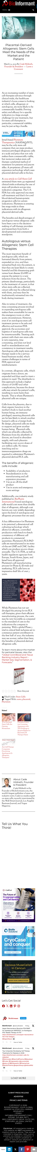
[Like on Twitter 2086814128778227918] (11, 1071)
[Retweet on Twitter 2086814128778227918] (7, 1071)
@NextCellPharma (18, 1059)
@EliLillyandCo (14, 1063)
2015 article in (18, 179)
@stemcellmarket (18, 1026)
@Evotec (5, 1061)
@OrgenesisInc (14, 1061)
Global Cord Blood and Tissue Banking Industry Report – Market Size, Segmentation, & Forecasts (17, 659)
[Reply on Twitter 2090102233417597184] (3, 1042)
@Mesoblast (28, 1059)
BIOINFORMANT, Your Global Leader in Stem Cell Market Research (18, 1109)
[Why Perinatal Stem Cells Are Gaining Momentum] (8, 717)
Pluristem (6, 701)
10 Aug (27, 1048)
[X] (15, 1149)
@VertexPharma (7, 1065)
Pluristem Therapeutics (12, 141)
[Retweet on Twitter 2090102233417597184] (7, 1042)
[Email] (34, 1149)
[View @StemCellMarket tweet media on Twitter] (14, 1039)
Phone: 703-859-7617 (18, 1117)
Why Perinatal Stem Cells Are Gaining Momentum (7, 725)
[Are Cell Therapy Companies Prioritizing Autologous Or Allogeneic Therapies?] (8, 742)
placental (26, 699)
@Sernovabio (6, 1059)
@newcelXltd (28, 1065)
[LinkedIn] (9, 1149)
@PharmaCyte (24, 1063)
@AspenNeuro (7, 1039)
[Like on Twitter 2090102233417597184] (11, 1042)
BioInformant (18, 3)
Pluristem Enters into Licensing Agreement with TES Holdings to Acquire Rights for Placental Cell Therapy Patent (23, 728)
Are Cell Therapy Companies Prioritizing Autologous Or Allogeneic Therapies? (8, 752)
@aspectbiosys (19, 1065)
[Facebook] (21, 1149)
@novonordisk (24, 1061)
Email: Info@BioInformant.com (18, 1114)
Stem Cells (20, 696)
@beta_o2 (5, 1063)
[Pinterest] (28, 1149)
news (19, 699)
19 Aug (27, 1026)
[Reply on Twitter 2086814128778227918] (3, 1071)
